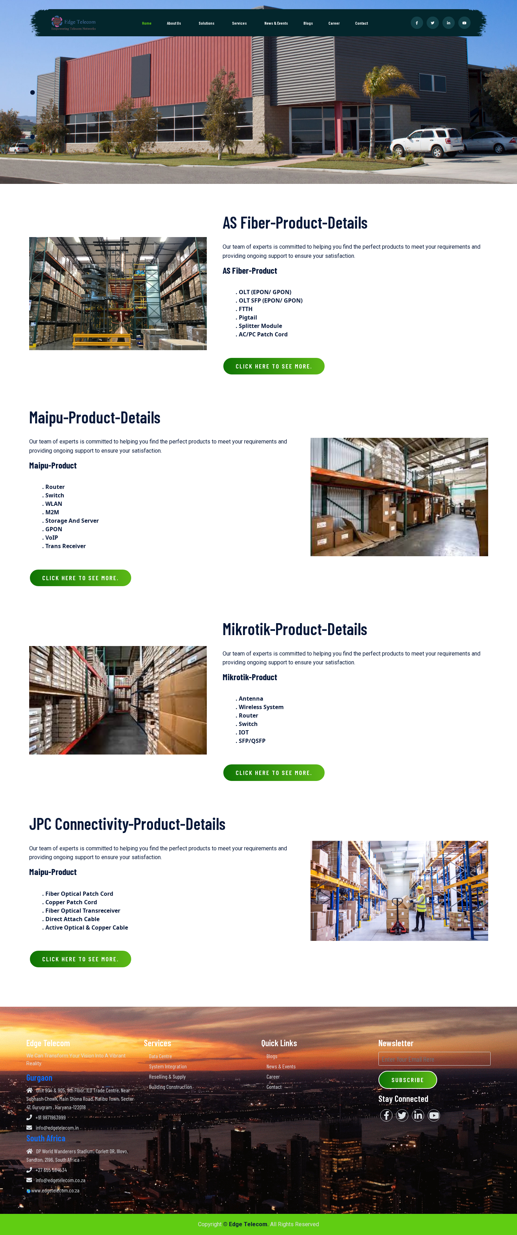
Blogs (308, 22)
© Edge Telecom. (246, 1224)
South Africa (45, 1137)
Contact (361, 22)
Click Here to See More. (274, 366)
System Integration (168, 1066)
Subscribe (407, 1080)
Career (334, 22)
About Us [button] (174, 22)
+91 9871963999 (51, 1117)
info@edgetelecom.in (57, 1127)
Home (147, 22)
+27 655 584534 (51, 1169)
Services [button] (240, 22)
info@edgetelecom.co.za (60, 1180)
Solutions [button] (207, 22)
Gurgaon (39, 1077)
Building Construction (170, 1086)
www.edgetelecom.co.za (55, 1190)
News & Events (276, 22)
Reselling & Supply (167, 1076)
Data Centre (160, 1056)
